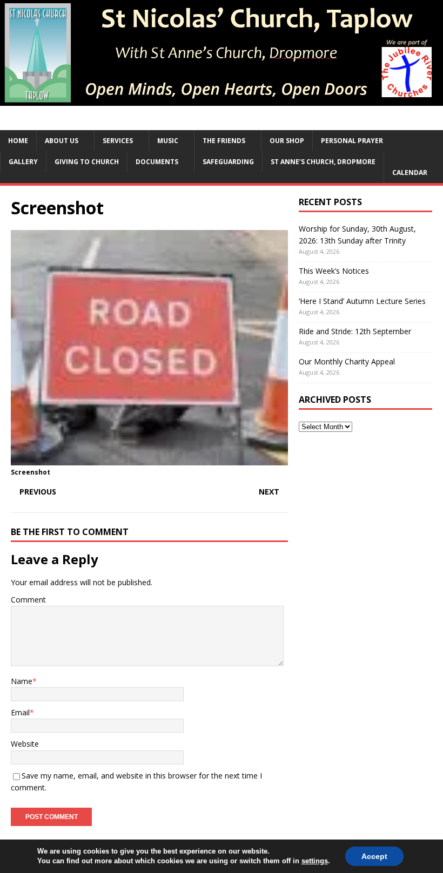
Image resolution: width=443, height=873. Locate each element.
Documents (157, 161)
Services (118, 140)
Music (167, 140)
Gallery (23, 161)
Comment (28, 599)
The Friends (224, 140)
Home (18, 140)
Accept (374, 856)
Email (20, 712)
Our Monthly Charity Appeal (347, 361)
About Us (61, 140)
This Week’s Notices (334, 271)
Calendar (409, 172)
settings (314, 861)
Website (25, 744)
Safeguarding (228, 161)
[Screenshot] (149, 459)
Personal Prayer (352, 140)
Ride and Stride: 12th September (355, 331)
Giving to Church (87, 161)
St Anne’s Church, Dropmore (323, 161)
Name (21, 681)
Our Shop (287, 140)
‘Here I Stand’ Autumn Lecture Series (362, 301)
